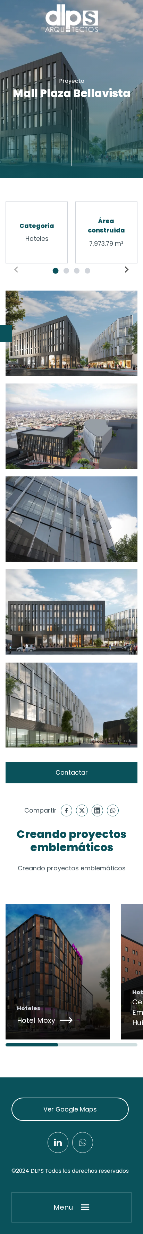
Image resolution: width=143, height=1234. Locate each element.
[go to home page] (71, 18)
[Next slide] (126, 269)
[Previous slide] (16, 269)
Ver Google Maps (70, 1109)
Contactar (72, 772)
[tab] (55, 271)
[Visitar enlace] (58, 1142)
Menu (63, 1207)
